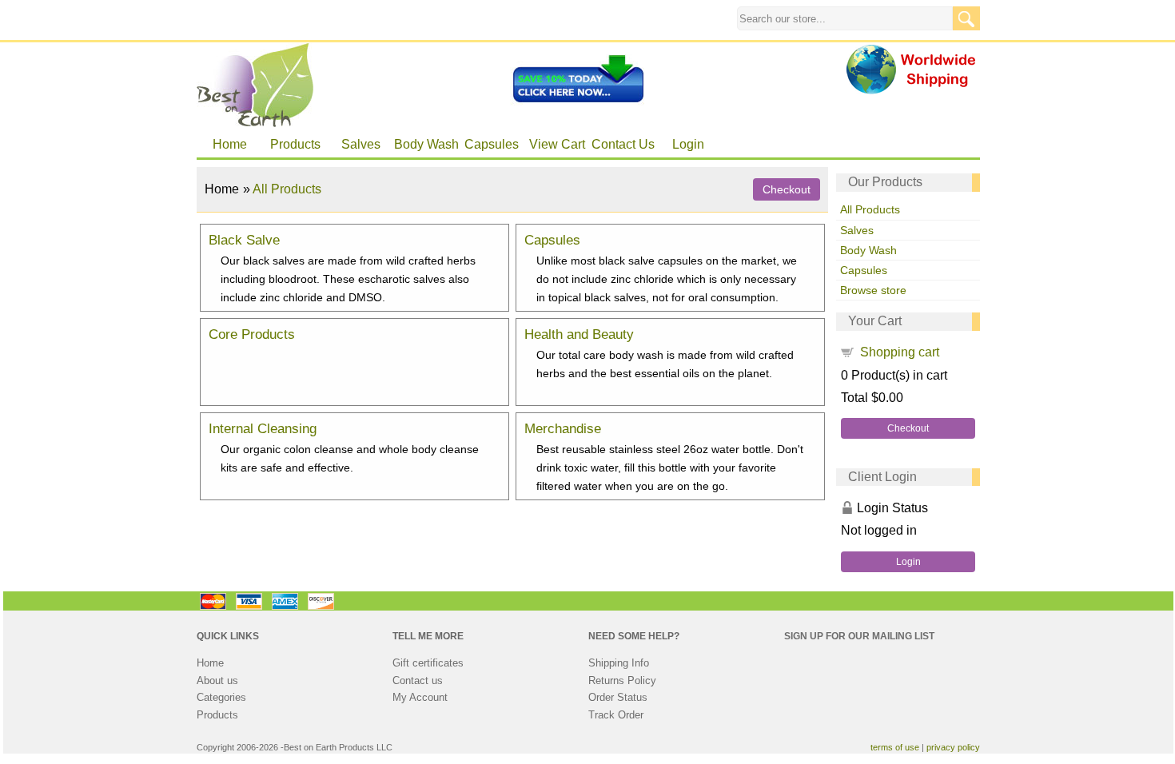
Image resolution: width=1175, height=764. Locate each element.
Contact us (417, 680)
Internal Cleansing (263, 428)
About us (217, 680)
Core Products (252, 334)
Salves (360, 144)
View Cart (557, 144)
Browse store (873, 290)
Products (295, 144)
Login (688, 144)
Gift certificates (428, 663)
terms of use (894, 747)
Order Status (617, 697)
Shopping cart (899, 352)
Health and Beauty (579, 334)
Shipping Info (618, 663)
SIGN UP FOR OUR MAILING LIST (859, 636)
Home (230, 144)
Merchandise (562, 428)
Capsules (491, 144)
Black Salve (244, 240)
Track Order (615, 715)
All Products (870, 209)
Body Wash (426, 144)
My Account (420, 697)
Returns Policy (622, 680)
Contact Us (623, 144)
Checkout (908, 428)
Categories (221, 697)
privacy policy (953, 747)
